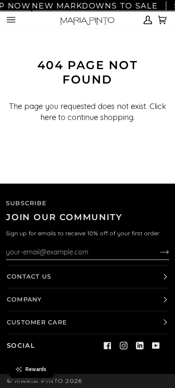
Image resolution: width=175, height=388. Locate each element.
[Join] (158, 252)
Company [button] (24, 299)
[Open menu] (12, 19)
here (48, 117)
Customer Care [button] (37, 322)
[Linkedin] (140, 345)
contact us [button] (29, 276)
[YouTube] (156, 345)
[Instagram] (123, 345)
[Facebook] (107, 345)
